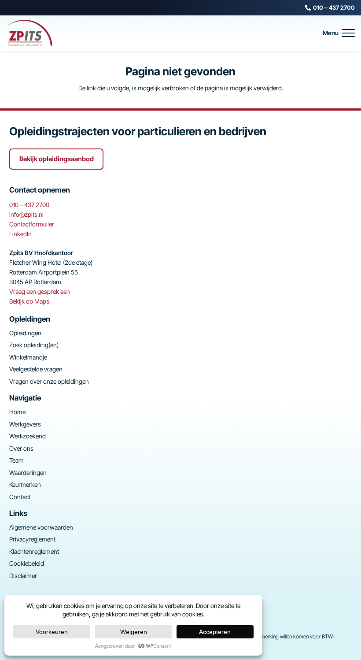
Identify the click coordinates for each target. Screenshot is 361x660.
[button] (339, 33)
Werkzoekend (27, 436)
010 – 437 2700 (29, 204)
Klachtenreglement (34, 551)
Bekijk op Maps (29, 301)
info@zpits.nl (26, 214)
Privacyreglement (32, 539)
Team (16, 460)
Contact (19, 497)
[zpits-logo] (29, 33)
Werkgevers (25, 424)
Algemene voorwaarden (41, 527)
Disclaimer (23, 575)
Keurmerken (25, 484)
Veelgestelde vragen (36, 369)
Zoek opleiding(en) (34, 345)
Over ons (21, 448)
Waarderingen (28, 472)
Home (17, 411)
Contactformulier (31, 224)
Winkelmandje (28, 357)
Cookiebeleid (26, 563)
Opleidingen (25, 333)
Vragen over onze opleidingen (49, 381)
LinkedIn (20, 233)
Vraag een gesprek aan (39, 291)
